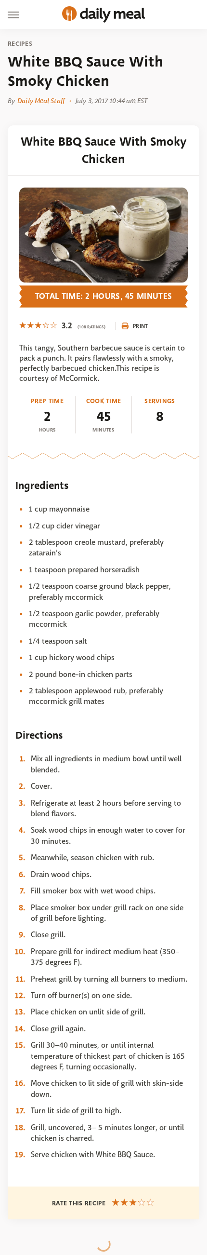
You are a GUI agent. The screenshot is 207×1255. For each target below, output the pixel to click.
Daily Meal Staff (41, 100)
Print (140, 326)
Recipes (20, 43)
